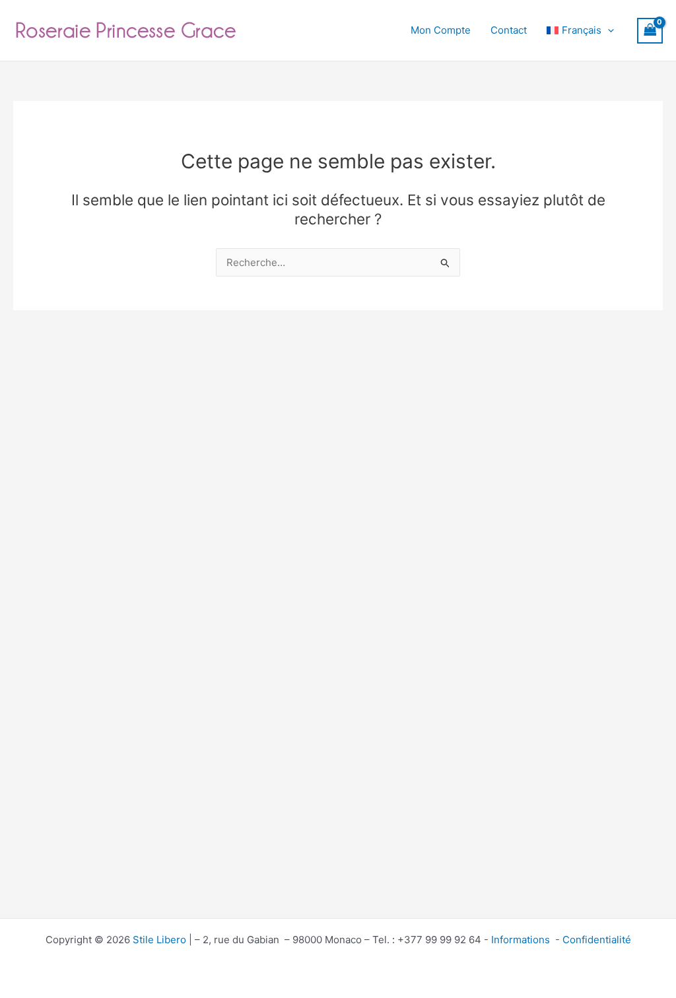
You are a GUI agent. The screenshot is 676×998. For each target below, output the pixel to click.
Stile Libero (159, 939)
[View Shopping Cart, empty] (650, 31)
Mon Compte (441, 30)
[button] (607, 30)
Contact (508, 30)
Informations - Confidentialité (561, 939)
